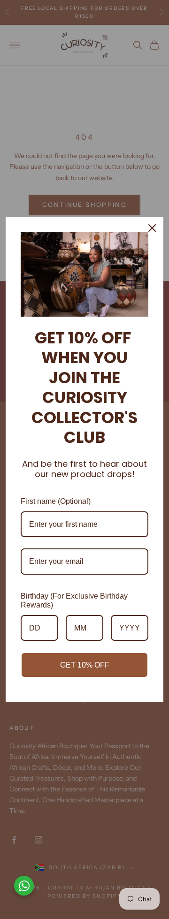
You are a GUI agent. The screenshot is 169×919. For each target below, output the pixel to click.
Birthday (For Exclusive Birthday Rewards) (74, 600)
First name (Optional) (56, 501)
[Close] (152, 228)
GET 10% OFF (84, 665)
